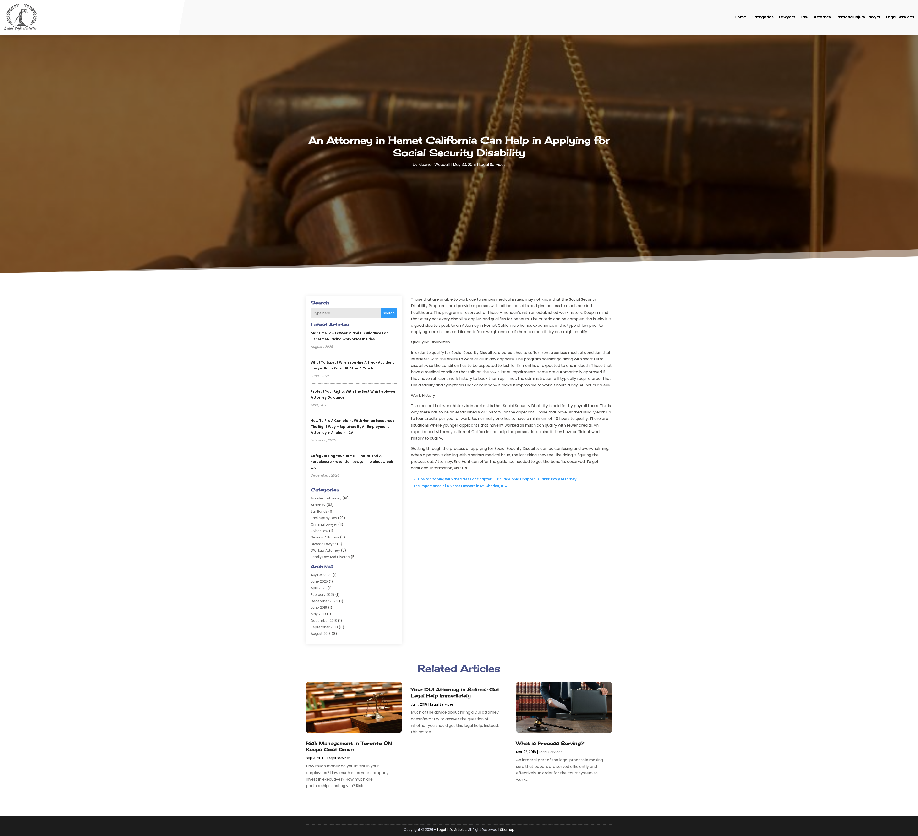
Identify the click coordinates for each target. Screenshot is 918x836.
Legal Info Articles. (452, 829)
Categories (762, 17)
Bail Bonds (319, 511)
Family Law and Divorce (330, 556)
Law (805, 17)
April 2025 (319, 588)
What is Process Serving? (550, 743)
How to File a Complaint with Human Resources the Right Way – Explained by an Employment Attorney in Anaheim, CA (352, 426)
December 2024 (324, 601)
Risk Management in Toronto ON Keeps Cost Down (349, 746)
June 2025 (319, 581)
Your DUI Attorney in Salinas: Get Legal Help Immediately (455, 692)
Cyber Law (319, 530)
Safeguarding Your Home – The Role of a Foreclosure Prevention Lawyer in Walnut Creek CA (352, 461)
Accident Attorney (326, 498)
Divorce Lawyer (323, 544)
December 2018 (324, 620)
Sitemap (507, 829)
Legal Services (900, 17)
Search (389, 313)
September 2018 (324, 627)
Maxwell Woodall (434, 164)
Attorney (822, 17)
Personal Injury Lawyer (858, 17)
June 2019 (319, 607)
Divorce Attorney (325, 537)
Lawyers (787, 17)
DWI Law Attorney (325, 550)
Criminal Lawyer (324, 524)
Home (740, 17)
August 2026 (321, 575)
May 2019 (318, 614)
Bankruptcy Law (324, 518)
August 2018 (321, 633)
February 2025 (322, 594)
